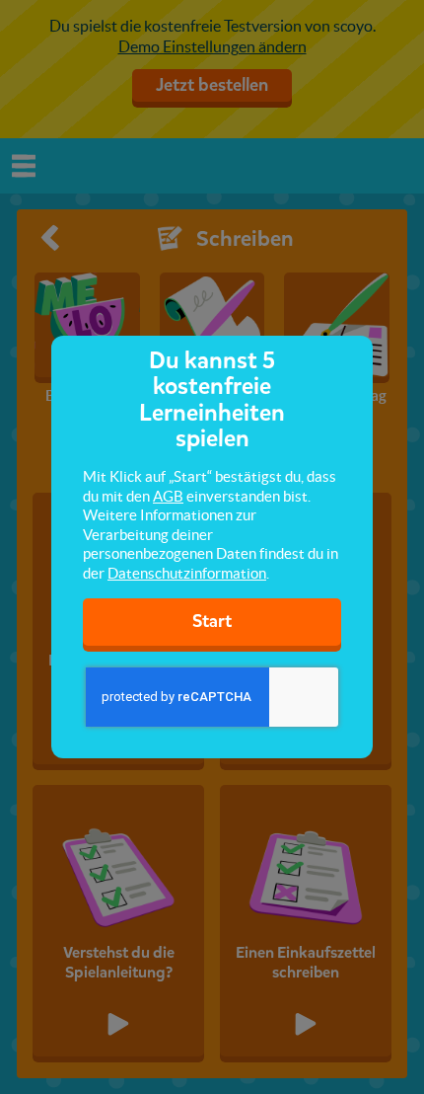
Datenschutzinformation (186, 573)
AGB (168, 496)
